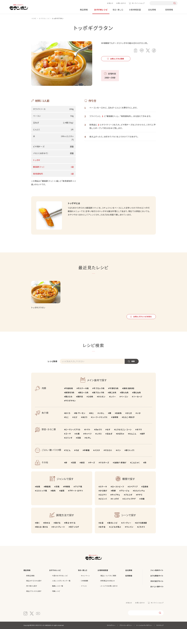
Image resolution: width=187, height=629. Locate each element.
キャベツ (87, 433)
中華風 (67, 486)
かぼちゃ (120, 433)
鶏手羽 (80, 396)
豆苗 (79, 437)
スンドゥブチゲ (130, 498)
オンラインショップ (138, 3)
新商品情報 (30, 575)
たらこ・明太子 (129, 417)
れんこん (132, 433)
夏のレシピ (113, 522)
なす (108, 429)
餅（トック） (130, 450)
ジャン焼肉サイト (156, 570)
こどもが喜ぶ (115, 527)
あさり (84, 417)
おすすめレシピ (100, 9)
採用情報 (169, 9)
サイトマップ (160, 625)
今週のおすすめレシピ (60, 575)
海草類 (115, 417)
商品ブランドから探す (33, 591)
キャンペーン (85, 575)
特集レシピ (56, 591)
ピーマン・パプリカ (72, 429)
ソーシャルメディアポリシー (144, 625)
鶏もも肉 (124, 392)
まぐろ (67, 413)
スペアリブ (133, 486)
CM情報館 (84, 581)
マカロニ (108, 450)
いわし (101, 413)
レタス (99, 433)
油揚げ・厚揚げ (120, 462)
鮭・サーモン (80, 413)
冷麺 (142, 498)
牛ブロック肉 (99, 388)
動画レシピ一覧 (57, 586)
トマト (87, 429)
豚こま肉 (112, 392)
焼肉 (54, 490)
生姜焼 (145, 486)
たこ (67, 417)
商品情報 (84, 9)
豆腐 (74, 462)
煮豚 (114, 490)
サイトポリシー (111, 625)
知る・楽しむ (118, 9)
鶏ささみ (68, 396)
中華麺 (86, 450)
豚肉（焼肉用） (129, 388)
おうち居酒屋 (141, 522)
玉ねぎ (109, 433)
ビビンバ (103, 498)
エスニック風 (41, 490)
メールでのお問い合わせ (109, 586)
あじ (92, 413)
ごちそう (141, 527)
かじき (129, 413)
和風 (38, 486)
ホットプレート (59, 527)
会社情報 (152, 9)
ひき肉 (90, 396)
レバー (113, 396)
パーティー (127, 522)
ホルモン (101, 396)
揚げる (57, 522)
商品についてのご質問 (108, 575)
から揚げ (103, 490)
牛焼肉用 (69, 388)
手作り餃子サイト (156, 581)
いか (139, 413)
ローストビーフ (118, 486)
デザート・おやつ (76, 490)
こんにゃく (135, 462)
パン (119, 450)
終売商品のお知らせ (107, 581)
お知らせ (110, 3)
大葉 (78, 433)
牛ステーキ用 (83, 388)
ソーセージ (137, 396)
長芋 (143, 433)
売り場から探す (31, 586)
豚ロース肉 (83, 392)
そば (77, 450)
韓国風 (48, 486)
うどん (67, 450)
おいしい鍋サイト (157, 586)
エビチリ (103, 494)
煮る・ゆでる (70, 522)
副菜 (62, 490)
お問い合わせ (121, 3)
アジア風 (78, 486)
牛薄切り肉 (113, 388)
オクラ (139, 429)
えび (75, 417)
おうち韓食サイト (156, 575)
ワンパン (129, 527)
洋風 (57, 486)
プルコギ (128, 494)
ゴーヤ (68, 433)
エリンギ (68, 437)
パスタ (97, 450)
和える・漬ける (42, 527)
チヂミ (139, 494)
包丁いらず (74, 527)
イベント (84, 586)
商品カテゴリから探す (34, 581)
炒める (47, 522)
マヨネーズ (104, 462)
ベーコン (124, 396)
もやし (88, 437)
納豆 (83, 462)
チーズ (92, 462)
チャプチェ (116, 494)
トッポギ (115, 498)
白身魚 (119, 413)
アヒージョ (125, 490)
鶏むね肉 (137, 392)
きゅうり (98, 429)
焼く (37, 522)
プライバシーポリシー (126, 625)
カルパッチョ (139, 490)
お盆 (102, 522)
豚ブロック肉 (98, 392)
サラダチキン (70, 400)
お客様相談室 (135, 9)
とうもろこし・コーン (123, 429)
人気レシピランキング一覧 (61, 581)
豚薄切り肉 (69, 392)
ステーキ (103, 486)
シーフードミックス (99, 417)
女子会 (102, 527)
